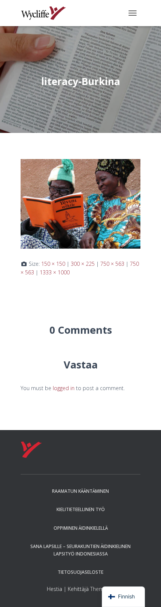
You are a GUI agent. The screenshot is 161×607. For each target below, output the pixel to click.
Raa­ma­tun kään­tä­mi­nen (80, 491)
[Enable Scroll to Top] (146, 592)
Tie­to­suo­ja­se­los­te (80, 572)
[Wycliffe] (46, 13)
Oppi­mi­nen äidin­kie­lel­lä (81, 528)
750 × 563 (112, 263)
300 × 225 (83, 263)
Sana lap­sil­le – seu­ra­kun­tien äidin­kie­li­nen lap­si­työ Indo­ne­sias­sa (80, 550)
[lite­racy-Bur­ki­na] (80, 203)
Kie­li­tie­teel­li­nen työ (81, 509)
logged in (64, 388)
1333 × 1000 (55, 272)
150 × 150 (53, 263)
